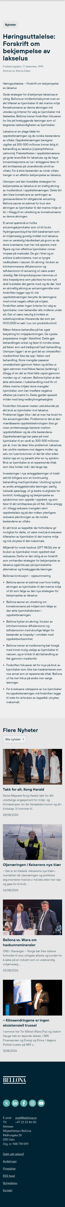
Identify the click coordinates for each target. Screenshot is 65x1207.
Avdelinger (10, 1161)
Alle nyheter (13, 739)
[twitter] (6, 1103)
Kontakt (7, 1190)
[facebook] (23, 1103)
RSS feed (9, 1175)
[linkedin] (15, 1103)
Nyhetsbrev (10, 1183)
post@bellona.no (26, 1117)
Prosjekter (9, 1168)
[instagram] (32, 1103)
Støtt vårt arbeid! (13, 1154)
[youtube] (41, 1103)
